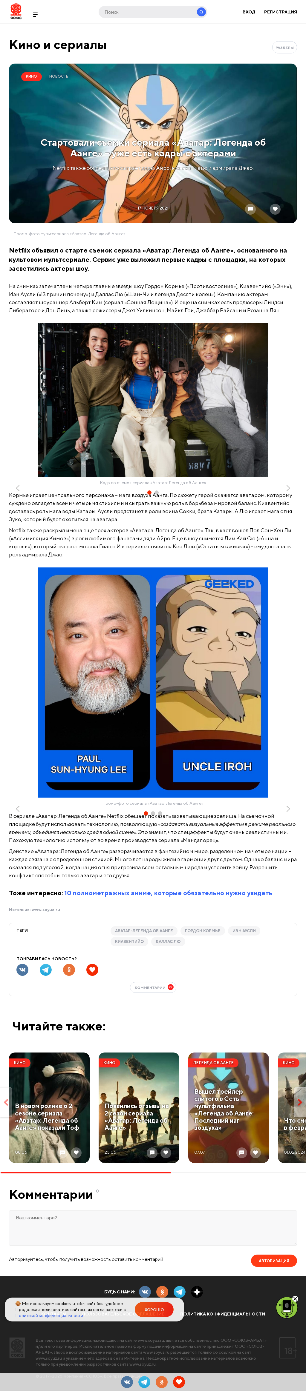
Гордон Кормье (203, 931)
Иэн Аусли (244, 931)
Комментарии (153, 987)
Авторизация (274, 1261)
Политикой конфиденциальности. (49, 1315)
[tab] (149, 492)
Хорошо (154, 1310)
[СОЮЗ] (17, 1347)
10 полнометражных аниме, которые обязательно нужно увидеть (168, 893)
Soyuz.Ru (16, 11)
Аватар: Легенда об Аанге (144, 931)
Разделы (285, 47)
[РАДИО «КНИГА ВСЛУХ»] (287, 1307)
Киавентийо (129, 941)
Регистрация (280, 12)
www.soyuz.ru (46, 909)
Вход (249, 12)
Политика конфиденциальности (222, 1314)
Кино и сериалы (58, 44)
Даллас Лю (168, 941)
